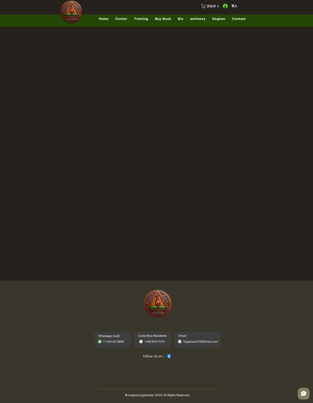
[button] (219, 18)
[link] (209, 6)
